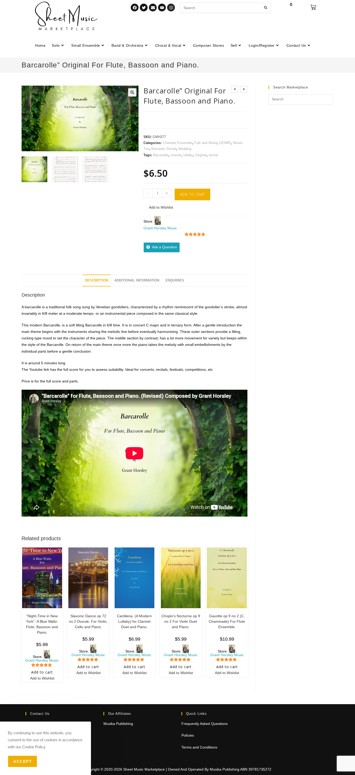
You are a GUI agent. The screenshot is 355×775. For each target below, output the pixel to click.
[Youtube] (162, 7)
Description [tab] (96, 280)
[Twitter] (144, 7)
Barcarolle (160, 155)
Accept (22, 761)
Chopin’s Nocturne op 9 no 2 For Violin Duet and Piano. (180, 621)
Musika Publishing (118, 724)
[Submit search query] (266, 8)
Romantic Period (163, 149)
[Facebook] (135, 7)
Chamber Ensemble (177, 143)
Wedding (184, 149)
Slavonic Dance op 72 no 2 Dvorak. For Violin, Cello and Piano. (88, 621)
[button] (132, 92)
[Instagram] (171, 7)
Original (201, 155)
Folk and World (205, 143)
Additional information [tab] (136, 280)
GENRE (225, 143)
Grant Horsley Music (160, 228)
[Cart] (313, 7)
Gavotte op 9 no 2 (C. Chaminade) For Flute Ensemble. (227, 621)
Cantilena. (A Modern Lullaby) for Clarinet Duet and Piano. (134, 621)
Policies (187, 735)
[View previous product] (234, 89)
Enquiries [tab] (175, 280)
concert (175, 155)
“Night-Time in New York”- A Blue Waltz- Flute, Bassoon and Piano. (42, 624)
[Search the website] (225, 7)
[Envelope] (153, 7)
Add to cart (192, 194)
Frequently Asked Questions (204, 724)
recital (213, 155)
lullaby (188, 155)
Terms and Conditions (199, 747)
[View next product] (243, 89)
